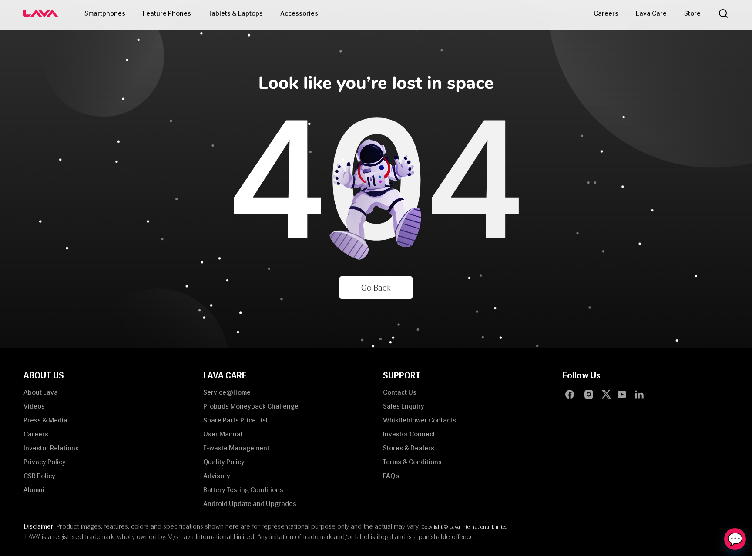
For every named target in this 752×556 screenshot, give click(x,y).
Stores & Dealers (408, 448)
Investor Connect (409, 434)
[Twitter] (608, 394)
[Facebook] (570, 394)
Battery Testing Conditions (243, 490)
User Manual (222, 434)
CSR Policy (39, 476)
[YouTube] (622, 394)
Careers (606, 13)
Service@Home (227, 392)
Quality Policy (224, 462)
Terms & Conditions (412, 462)
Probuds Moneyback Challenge (251, 406)
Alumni (34, 490)
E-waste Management (236, 448)
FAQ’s (391, 476)
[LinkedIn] (639, 394)
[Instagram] (589, 394)
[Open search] (723, 13)
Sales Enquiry (403, 406)
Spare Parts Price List (235, 420)
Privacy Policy (45, 462)
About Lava (41, 392)
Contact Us (399, 392)
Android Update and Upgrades (249, 503)
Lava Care (651, 13)
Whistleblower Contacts (419, 420)
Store (692, 13)
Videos (34, 406)
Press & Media (45, 420)
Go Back (376, 287)
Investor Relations (51, 448)
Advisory (216, 476)
